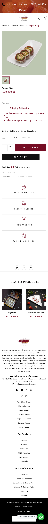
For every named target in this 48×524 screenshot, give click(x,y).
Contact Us (24, 495)
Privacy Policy (24, 491)
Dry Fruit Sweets (18, 25)
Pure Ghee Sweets (24, 402)
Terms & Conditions (24, 478)
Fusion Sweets (24, 427)
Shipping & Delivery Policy (24, 487)
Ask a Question (28, 131)
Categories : (7, 176)
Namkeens (24, 448)
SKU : (4, 172)
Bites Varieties (24, 457)
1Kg (15, 137)
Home (4, 25)
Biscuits (24, 444)
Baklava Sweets (24, 423)
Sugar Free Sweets (24, 418)
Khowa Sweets (24, 406)
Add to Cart (30, 147)
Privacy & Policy (24, 511)
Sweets (29, 176)
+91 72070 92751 (25, 381)
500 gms (26, 137)
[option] (24, 53)
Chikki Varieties (24, 453)
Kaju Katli (12, 312)
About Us (24, 474)
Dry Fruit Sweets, (19, 176)
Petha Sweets (24, 410)
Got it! (24, 519)
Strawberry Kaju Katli (36, 312)
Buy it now (21, 157)
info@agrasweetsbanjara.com (25, 384)
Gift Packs (24, 461)
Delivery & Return (10, 131)
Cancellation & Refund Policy (24, 482)
